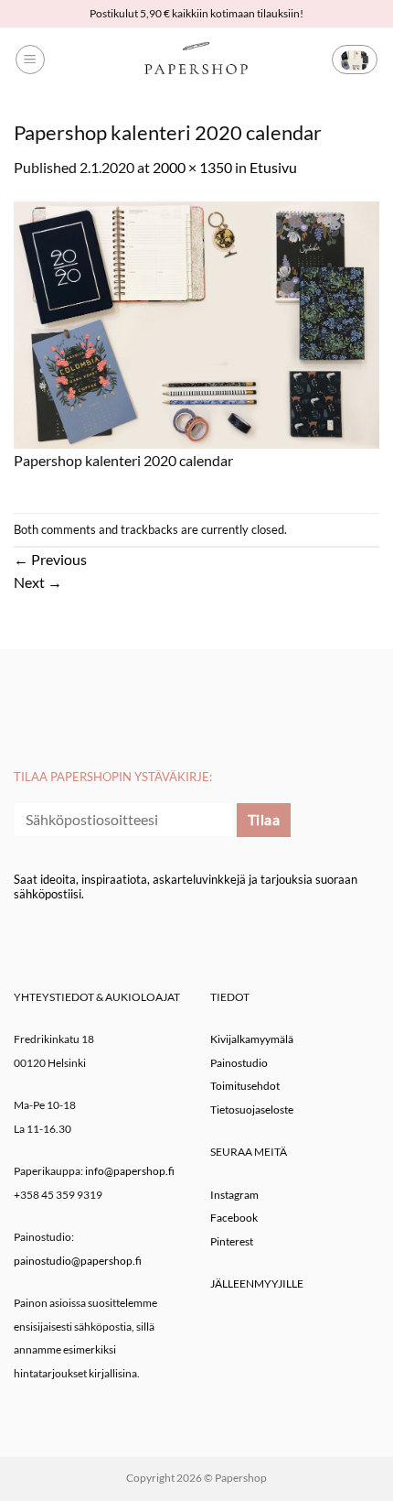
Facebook (234, 1217)
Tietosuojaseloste (251, 1109)
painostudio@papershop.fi (78, 1260)
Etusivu (273, 167)
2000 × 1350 (192, 167)
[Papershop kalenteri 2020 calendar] (196, 323)
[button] (30, 59)
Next (38, 582)
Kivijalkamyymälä (251, 1039)
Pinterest (231, 1241)
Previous (50, 559)
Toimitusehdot (245, 1086)
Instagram (234, 1195)
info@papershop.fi (130, 1171)
